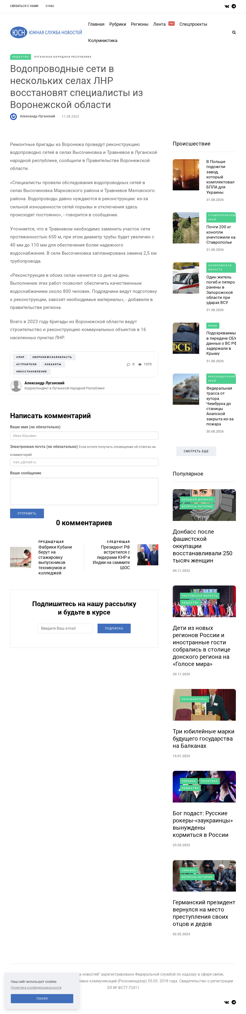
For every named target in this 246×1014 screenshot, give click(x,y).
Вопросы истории (197, 506)
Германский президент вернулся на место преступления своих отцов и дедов (204, 913)
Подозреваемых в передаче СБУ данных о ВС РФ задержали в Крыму (222, 343)
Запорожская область (220, 267)
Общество (20, 56)
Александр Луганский (37, 116)
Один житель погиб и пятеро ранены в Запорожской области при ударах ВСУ (220, 290)
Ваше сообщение (25, 473)
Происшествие (191, 144)
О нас (50, 6)
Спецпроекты (193, 24)
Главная (96, 24)
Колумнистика (102, 40)
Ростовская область (200, 595)
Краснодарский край (221, 378)
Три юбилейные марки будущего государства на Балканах (203, 738)
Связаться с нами (24, 6)
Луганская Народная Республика (63, 56)
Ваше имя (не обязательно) (35, 427)
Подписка (114, 628)
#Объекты (53, 364)
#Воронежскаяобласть (52, 357)
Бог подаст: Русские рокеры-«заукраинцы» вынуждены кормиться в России (203, 824)
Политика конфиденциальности (36, 988)
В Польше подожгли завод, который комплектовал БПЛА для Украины (220, 177)
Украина (189, 781)
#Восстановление (31, 371)
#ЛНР (20, 357)
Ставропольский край (222, 217)
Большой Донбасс (197, 499)
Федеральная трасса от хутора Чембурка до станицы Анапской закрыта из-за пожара (220, 406)
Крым (212, 325)
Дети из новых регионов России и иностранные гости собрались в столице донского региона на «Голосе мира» (201, 646)
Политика (209, 781)
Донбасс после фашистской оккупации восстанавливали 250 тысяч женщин (202, 546)
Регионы (139, 24)
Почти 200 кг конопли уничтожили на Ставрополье (220, 234)
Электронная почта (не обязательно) (44, 446)
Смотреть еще (196, 451)
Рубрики (117, 24)
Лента (163, 24)
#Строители (26, 364)
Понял (42, 998)
